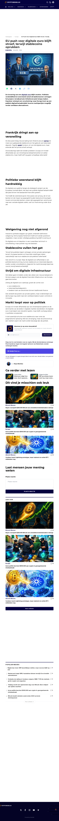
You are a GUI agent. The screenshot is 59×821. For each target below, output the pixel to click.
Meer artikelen (29, 608)
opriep (46, 141)
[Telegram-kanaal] (38, 810)
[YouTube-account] (34, 810)
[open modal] (53, 2)
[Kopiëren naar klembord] (24, 88)
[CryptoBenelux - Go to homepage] (6, 805)
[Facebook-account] (25, 810)
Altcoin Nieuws (10, 455)
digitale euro (26, 94)
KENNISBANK (44, 7)
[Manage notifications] (56, 809)
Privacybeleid (55, 806)
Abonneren (47, 335)
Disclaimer (56, 814)
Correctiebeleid (54, 808)
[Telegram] (20, 88)
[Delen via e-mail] (28, 88)
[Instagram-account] (29, 810)
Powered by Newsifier (29, 817)
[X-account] (21, 810)
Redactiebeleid (54, 811)
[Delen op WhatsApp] (7, 88)
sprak (20, 145)
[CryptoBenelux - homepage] (12, 2)
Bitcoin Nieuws (10, 405)
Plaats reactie (29, 491)
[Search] (47, 2)
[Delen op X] (15, 88)
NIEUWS (10, 7)
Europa (9, 50)
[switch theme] (50, 2)
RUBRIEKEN (32, 7)
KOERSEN (21, 7)
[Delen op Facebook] (11, 88)
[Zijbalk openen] (6, 7)
